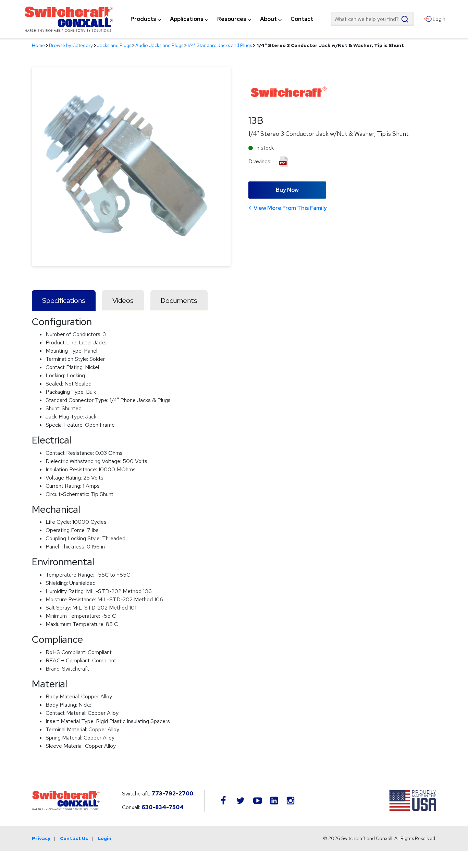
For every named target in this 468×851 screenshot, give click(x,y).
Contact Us (74, 838)
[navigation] (222, 19)
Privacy (41, 838)
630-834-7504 (162, 807)
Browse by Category (71, 45)
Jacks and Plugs (114, 45)
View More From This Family (290, 208)
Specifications (63, 300)
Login (104, 838)
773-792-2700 (172, 793)
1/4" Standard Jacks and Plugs (219, 45)
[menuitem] (143, 19)
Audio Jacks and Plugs (159, 45)
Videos (123, 300)
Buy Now (287, 189)
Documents (179, 300)
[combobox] (372, 19)
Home (38, 45)
